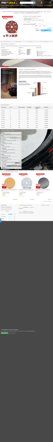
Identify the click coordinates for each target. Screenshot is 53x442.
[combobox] (26, 3)
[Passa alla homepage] (8, 2)
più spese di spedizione (48, 31)
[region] (11, 26)
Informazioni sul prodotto (6, 41)
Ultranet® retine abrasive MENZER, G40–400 (9, 190)
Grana (35, 23)
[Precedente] (2, 24)
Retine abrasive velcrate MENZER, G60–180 (43, 190)
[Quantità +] (44, 26)
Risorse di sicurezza (45, 41)
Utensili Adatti (38, 47)
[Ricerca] (34, 3)
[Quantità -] (40, 26)
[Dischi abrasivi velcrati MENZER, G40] (26, 181)
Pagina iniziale (3, 9)
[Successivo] (20, 24)
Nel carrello (46, 30)
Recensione (30, 41)
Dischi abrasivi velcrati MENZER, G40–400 (26, 189)
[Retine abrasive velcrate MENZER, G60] (43, 181)
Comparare (37, 30)
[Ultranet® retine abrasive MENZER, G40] (9, 181)
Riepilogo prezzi (18, 41)
